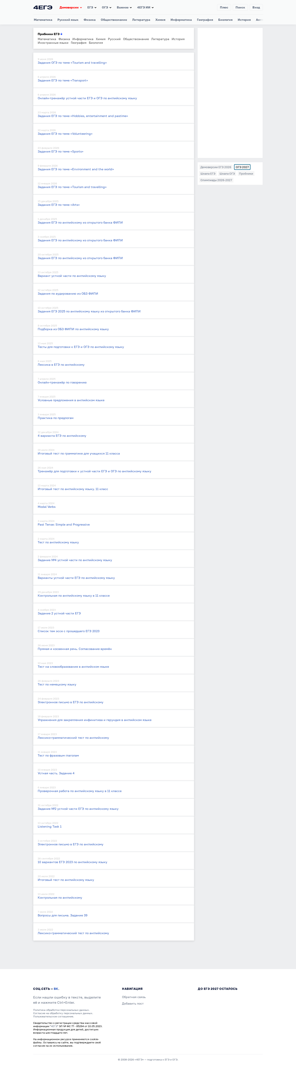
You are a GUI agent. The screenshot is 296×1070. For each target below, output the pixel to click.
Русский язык (67, 19)
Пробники (246, 173)
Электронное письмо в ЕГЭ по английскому (70, 702)
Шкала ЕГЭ (207, 173)
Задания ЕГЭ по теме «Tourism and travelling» (72, 187)
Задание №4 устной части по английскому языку (75, 560)
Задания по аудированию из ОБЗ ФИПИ (68, 293)
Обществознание (114, 19)
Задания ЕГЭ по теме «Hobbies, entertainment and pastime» (83, 116)
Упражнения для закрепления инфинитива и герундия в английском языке (94, 720)
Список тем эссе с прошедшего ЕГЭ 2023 (68, 631)
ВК (56, 988)
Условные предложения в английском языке (71, 400)
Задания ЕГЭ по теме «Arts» (59, 204)
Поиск (240, 7)
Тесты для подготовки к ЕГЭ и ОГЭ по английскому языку (81, 347)
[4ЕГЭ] (43, 7)
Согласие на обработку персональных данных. (63, 1013)
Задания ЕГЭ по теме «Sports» (60, 151)
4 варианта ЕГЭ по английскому (62, 435)
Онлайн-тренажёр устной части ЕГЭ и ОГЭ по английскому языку (87, 98)
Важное (122, 7)
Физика (90, 19)
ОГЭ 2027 (242, 167)
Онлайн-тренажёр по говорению (62, 382)
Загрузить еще (44, 942)
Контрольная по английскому (60, 897)
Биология (225, 19)
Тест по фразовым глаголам (58, 755)
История (244, 19)
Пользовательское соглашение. (53, 1016)
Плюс (224, 7)
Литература (141, 19)
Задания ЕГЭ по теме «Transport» (63, 80)
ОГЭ (105, 7)
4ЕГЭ (54, 1026)
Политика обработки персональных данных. (61, 1010)
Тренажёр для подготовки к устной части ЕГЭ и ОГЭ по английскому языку (94, 471)
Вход (256, 7)
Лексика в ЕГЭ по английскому (61, 364)
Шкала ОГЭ (227, 173)
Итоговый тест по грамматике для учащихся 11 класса (79, 453)
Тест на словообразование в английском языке (73, 666)
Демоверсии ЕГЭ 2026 (215, 167)
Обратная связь (134, 997)
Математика (43, 19)
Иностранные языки (53, 42)
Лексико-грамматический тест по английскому (73, 737)
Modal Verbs (46, 506)
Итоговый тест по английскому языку (66, 880)
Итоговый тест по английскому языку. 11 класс (73, 489)
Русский (114, 39)
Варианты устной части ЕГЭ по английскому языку (76, 578)
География (205, 19)
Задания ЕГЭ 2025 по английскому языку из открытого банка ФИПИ (89, 311)
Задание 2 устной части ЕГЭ (59, 613)
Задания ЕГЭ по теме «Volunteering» (65, 133)
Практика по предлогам (55, 418)
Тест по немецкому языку (57, 684)
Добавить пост (133, 1003)
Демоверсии (69, 7)
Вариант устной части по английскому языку (72, 276)
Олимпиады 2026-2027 (216, 180)
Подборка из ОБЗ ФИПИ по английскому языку (73, 329)
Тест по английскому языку (58, 542)
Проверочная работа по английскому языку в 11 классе (80, 791)
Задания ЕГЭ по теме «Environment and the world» (76, 169)
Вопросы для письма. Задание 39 (62, 915)
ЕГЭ (90, 7)
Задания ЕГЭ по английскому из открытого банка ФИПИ (80, 222)
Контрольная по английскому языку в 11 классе (74, 595)
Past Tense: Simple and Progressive (64, 524)
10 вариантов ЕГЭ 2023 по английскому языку (72, 862)
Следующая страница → (51, 946)
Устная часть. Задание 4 (56, 773)
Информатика (181, 19)
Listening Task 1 (50, 826)
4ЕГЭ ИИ (143, 7)
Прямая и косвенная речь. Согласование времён (75, 649)
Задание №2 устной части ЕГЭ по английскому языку (78, 808)
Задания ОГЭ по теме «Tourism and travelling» (72, 62)
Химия (160, 19)
